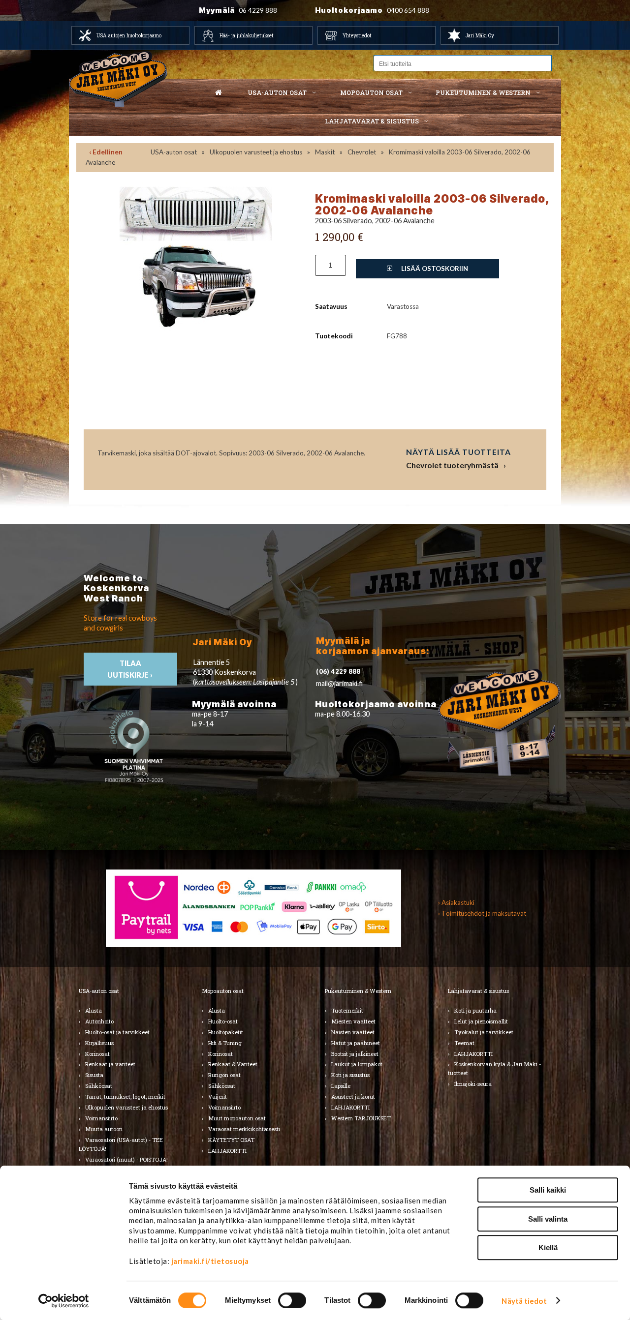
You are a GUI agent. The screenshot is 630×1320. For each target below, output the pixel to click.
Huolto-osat (223, 1021)
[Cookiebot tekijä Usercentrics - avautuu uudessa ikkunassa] (64, 1300)
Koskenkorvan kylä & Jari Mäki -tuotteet (494, 1068)
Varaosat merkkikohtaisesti (244, 1129)
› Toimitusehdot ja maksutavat (482, 913)
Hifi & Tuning (225, 1043)
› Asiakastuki (456, 902)
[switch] (292, 1300)
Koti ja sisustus (350, 1075)
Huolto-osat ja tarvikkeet (117, 1032)
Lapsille (340, 1085)
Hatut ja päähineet (355, 1043)
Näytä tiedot (524, 1300)
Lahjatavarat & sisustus (372, 121)
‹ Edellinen (106, 152)
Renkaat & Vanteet (232, 1064)
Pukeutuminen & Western (358, 990)
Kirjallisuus (99, 1043)
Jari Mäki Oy (480, 35)
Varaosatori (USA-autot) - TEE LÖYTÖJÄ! (121, 1144)
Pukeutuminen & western (483, 92)
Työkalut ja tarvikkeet (483, 1032)
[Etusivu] (218, 93)
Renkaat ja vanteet (110, 1064)
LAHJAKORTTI (227, 1150)
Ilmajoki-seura (473, 1083)
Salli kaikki (548, 1190)
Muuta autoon (104, 1129)
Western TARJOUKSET (361, 1118)
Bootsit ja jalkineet (354, 1053)
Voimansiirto (101, 1118)
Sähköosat (98, 1085)
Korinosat (97, 1053)
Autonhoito (99, 1021)
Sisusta (94, 1075)
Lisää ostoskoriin (434, 268)
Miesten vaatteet (353, 1021)
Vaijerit (217, 1096)
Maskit (325, 152)
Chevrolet (361, 152)
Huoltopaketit (225, 1032)
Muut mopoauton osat (237, 1118)
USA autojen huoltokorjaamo (128, 35)
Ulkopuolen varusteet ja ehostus (256, 152)
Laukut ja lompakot (356, 1064)
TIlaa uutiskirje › (130, 669)
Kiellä (548, 1247)
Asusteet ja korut (353, 1096)
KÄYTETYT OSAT (231, 1139)
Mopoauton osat (371, 92)
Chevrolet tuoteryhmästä (452, 465)
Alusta (93, 1010)
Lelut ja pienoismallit (481, 1021)
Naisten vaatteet (353, 1032)
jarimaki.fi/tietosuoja (210, 1261)
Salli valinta (547, 1219)
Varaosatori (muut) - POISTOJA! (126, 1159)
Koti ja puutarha (475, 1010)
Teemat (464, 1043)
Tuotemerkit (347, 1010)
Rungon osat (224, 1075)
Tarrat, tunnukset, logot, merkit (125, 1096)
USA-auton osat (277, 92)
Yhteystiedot (357, 35)
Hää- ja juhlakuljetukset (247, 35)
